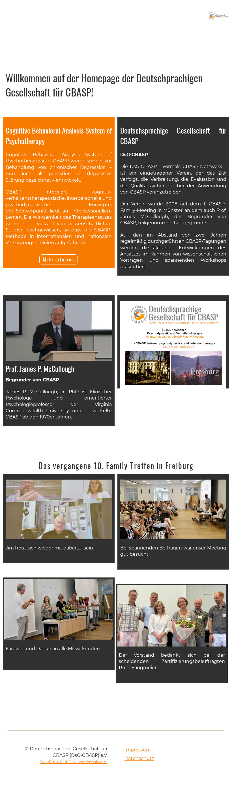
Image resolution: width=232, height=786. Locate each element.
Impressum (137, 750)
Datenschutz (139, 758)
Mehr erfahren (58, 259)
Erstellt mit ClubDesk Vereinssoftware (74, 762)
